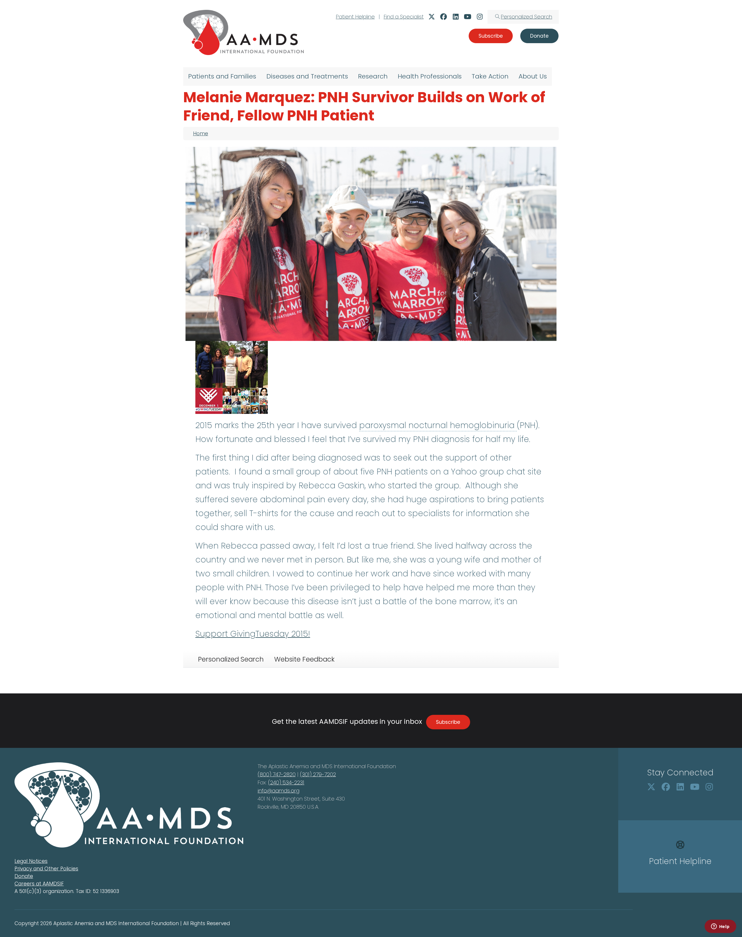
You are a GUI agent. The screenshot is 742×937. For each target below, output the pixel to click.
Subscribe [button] (491, 35)
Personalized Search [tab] (231, 659)
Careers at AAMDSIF (39, 883)
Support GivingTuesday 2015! (252, 634)
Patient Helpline (355, 16)
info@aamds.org (278, 790)
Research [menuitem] (373, 76)
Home (200, 133)
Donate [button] (539, 35)
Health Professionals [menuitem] (430, 76)
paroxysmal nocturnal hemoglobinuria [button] (438, 425)
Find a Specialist (404, 16)
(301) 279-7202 (318, 774)
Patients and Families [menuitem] (222, 76)
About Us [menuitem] (533, 76)
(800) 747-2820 (277, 774)
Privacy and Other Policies (46, 868)
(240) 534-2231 (286, 782)
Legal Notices (31, 861)
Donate (23, 876)
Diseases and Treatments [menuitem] (307, 76)
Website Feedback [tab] (304, 659)
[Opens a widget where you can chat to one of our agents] (720, 927)
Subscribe (448, 722)
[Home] (243, 32)
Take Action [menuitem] (490, 76)
